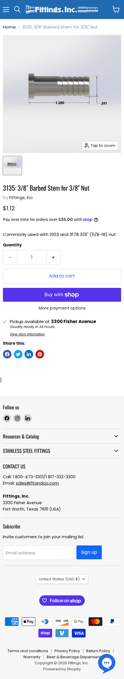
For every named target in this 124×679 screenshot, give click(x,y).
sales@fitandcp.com (37, 483)
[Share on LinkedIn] (29, 354)
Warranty (31, 657)
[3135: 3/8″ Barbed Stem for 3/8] (12, 165)
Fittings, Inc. (21, 197)
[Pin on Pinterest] (39, 354)
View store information (27, 334)
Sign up (89, 552)
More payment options (62, 308)
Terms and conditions (27, 651)
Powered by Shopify (62, 669)
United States (59, 579)
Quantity (12, 245)
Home (9, 27)
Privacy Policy (67, 651)
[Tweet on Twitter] (18, 354)
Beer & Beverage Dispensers (74, 657)
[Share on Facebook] (7, 354)
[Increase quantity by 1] (54, 257)
